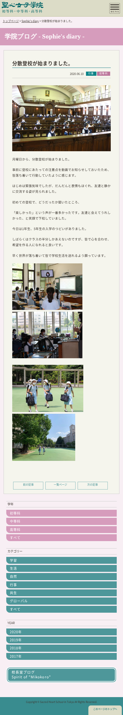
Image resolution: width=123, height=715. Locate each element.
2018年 (16, 648)
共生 (13, 592)
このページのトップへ (105, 709)
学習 (13, 560)
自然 (13, 576)
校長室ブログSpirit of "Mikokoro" (31, 675)
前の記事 (28, 484)
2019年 (16, 640)
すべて (15, 537)
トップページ (11, 21)
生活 (13, 568)
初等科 (15, 513)
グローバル (19, 601)
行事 (13, 584)
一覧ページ (60, 484)
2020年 (16, 632)
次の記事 (92, 484)
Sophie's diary (30, 21)
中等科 (15, 521)
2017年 (16, 656)
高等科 (15, 529)
